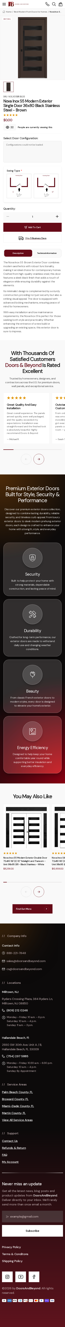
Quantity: (9, 208)
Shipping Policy (12, 1261)
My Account (10, 1162)
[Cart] (60, 4)
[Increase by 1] (57, 216)
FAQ (4, 1155)
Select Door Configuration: (20, 138)
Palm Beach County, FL (17, 1092)
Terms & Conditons (15, 1254)
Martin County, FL (14, 1113)
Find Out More (24, 908)
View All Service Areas (17, 1120)
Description (18, 253)
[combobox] (54, 4)
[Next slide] (39, 459)
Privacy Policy (11, 1247)
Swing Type (13, 170)
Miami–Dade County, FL (18, 1106)
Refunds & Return (14, 1148)
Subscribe (32, 1231)
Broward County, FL (15, 1099)
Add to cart (34, 227)
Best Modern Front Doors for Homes (30, 12)
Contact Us (10, 1141)
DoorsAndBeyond (45, 1195)
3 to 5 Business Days (35, 238)
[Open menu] (4, 4)
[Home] (18, 4)
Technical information (47, 253)
